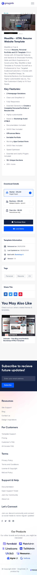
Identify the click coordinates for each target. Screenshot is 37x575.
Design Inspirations (9, 420)
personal (9, 276)
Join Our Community (10, 495)
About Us (5, 499)
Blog (3, 412)
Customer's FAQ (8, 442)
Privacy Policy (7, 460)
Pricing (4, 438)
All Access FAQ (8, 446)
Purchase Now (19, 222)
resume (21, 276)
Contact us (6, 416)
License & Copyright (9, 468)
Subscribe (8, 385)
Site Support (7, 408)
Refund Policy (7, 473)
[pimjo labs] (33, 570)
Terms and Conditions (10, 464)
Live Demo (20, 229)
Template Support (9, 434)
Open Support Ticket (10, 491)
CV (30, 276)
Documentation (8, 487)
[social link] (6, 294)
